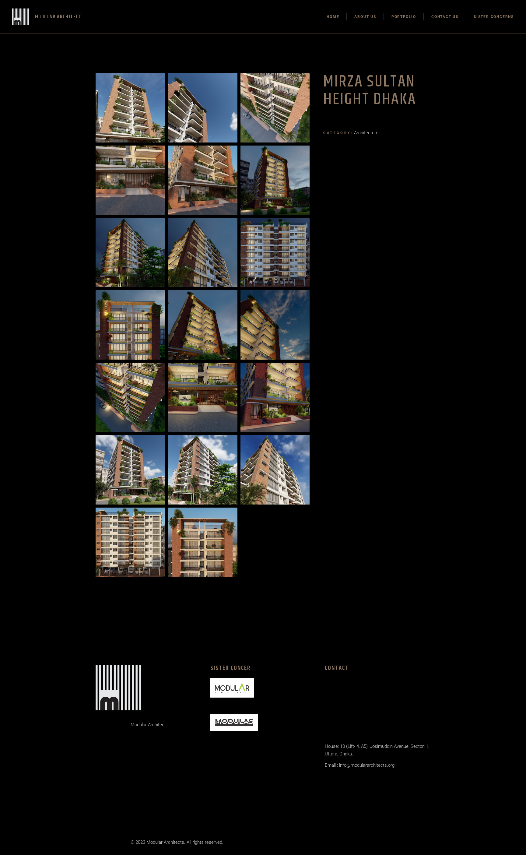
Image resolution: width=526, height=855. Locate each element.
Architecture (366, 132)
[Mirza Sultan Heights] (130, 107)
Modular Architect (148, 724)
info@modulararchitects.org (366, 765)
